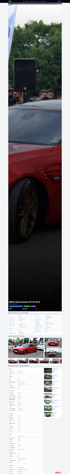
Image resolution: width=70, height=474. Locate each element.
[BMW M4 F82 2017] (48, 414)
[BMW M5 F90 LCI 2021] (48, 370)
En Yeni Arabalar (34, 1)
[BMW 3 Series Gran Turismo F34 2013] (48, 401)
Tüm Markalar (26, 1)
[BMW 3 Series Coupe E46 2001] (48, 408)
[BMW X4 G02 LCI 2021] (48, 389)
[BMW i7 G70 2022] (48, 383)
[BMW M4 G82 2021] (48, 376)
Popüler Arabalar (43, 1)
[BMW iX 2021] (48, 395)
